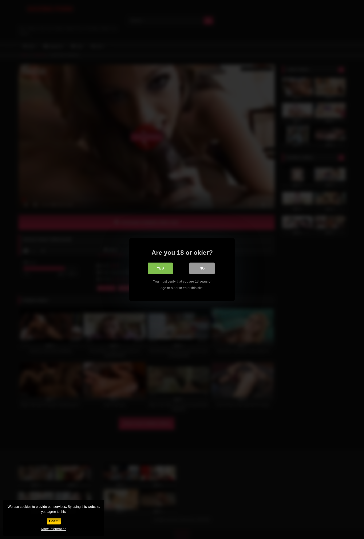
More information (53, 529)
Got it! (54, 521)
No (202, 268)
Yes (160, 268)
